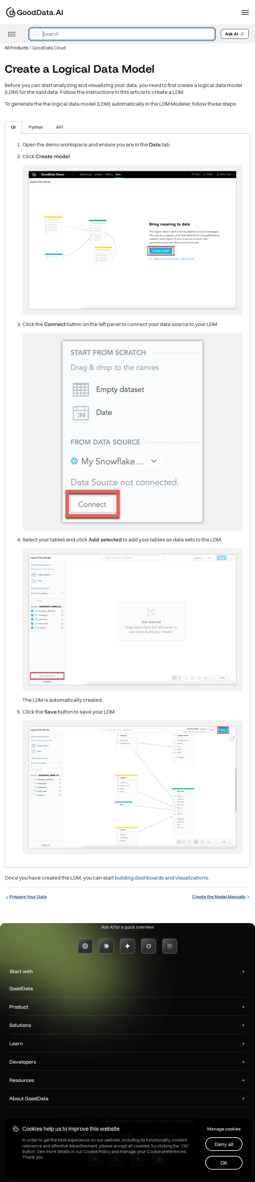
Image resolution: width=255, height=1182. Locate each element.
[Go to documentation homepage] (34, 12)
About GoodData (29, 1098)
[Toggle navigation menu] (11, 34)
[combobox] (122, 34)
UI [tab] (13, 127)
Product (18, 1007)
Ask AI (231, 34)
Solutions (20, 1025)
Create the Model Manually (219, 896)
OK (224, 1163)
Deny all (224, 1144)
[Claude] (106, 946)
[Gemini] (127, 946)
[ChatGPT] (85, 946)
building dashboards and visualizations (161, 877)
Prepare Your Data (28, 896)
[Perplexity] (169, 946)
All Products (16, 48)
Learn (16, 1043)
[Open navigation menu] (245, 12)
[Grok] (148, 946)
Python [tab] (36, 127)
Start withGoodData (21, 979)
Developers (22, 1062)
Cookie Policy (96, 1151)
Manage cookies (224, 1129)
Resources (21, 1080)
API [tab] (59, 127)
